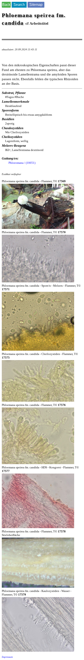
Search (19, 5)
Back (6, 5)
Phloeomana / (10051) (22, 162)
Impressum (7, 657)
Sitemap (36, 5)
